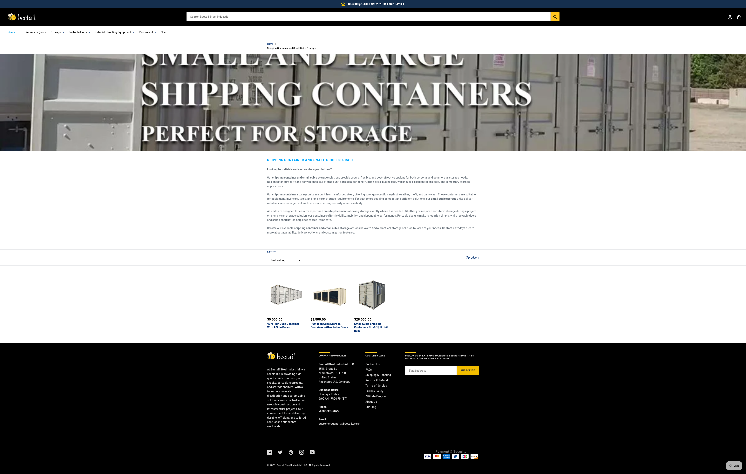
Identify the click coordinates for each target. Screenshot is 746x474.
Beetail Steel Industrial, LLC (291, 465)
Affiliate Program (376, 396)
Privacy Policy (374, 391)
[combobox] (368, 16)
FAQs (368, 369)
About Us (371, 401)
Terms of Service (376, 385)
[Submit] (555, 16)
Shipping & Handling (378, 374)
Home (270, 43)
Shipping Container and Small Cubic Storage (291, 48)
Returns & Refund (376, 380)
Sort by (271, 252)
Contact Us (372, 364)
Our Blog (370, 407)
